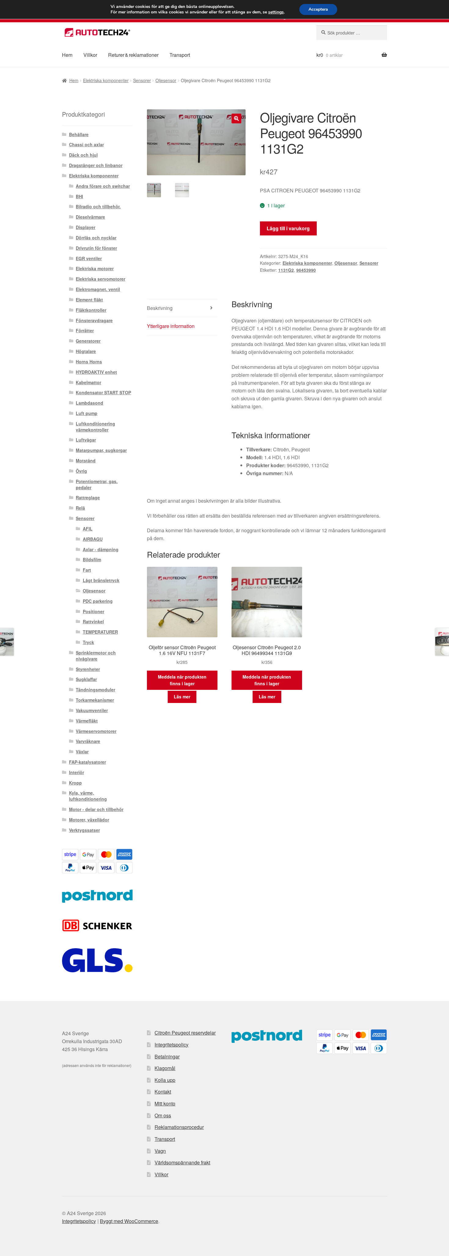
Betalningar (167, 1056)
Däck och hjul (83, 155)
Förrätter (85, 330)
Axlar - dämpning (101, 549)
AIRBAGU (93, 539)
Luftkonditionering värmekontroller (95, 426)
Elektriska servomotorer (100, 279)
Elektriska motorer (95, 268)
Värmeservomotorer (96, 731)
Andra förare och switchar (103, 186)
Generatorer (88, 341)
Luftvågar (86, 440)
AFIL (88, 529)
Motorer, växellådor (89, 820)
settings (276, 12)
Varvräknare (88, 741)
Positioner (93, 611)
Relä (80, 508)
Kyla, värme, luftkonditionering (88, 796)
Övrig (81, 471)
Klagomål (165, 1068)
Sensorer (142, 80)
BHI (79, 196)
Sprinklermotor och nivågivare (96, 656)
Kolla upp (165, 1079)
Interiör (76, 772)
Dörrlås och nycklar (96, 238)
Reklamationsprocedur (179, 1126)
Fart (87, 570)
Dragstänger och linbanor (95, 165)
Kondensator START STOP (103, 392)
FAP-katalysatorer (87, 762)
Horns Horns (89, 362)
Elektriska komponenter (106, 80)
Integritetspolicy (171, 1044)
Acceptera (318, 9)
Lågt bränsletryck (101, 580)
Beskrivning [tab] (160, 307)
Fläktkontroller (91, 310)
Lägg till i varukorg (288, 228)
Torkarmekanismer (95, 700)
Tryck (88, 642)
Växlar (82, 751)
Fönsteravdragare (94, 320)
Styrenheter (88, 669)
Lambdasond (89, 403)
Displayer (85, 227)
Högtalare (86, 351)
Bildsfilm (92, 559)
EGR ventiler (89, 258)
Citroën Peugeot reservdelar (185, 1032)
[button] (236, 118)
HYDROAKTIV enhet (96, 372)
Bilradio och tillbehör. (98, 206)
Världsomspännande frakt (182, 1162)
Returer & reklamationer (133, 54)
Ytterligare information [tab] (171, 325)
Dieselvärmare (90, 217)
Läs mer (182, 697)
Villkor (90, 54)
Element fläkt (89, 300)
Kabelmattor (88, 382)
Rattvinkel (93, 621)
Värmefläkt (87, 721)
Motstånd (86, 460)
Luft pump (86, 413)
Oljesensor (165, 80)
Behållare (79, 134)
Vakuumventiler (92, 710)
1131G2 (286, 270)
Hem (67, 54)
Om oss (163, 1115)
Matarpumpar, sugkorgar (101, 450)
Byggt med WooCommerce (129, 1221)
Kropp (75, 783)
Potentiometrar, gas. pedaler (97, 484)
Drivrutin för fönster (96, 248)
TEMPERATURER (100, 632)
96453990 (306, 270)
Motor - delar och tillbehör (96, 809)
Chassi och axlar (86, 144)
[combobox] (351, 32)
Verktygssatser (84, 830)
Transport (180, 54)
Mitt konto (165, 1103)
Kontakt (163, 1091)
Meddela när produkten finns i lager (182, 680)
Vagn (160, 1150)
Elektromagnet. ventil (98, 289)
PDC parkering (98, 601)
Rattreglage (88, 497)
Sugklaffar (86, 679)
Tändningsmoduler (95, 689)
